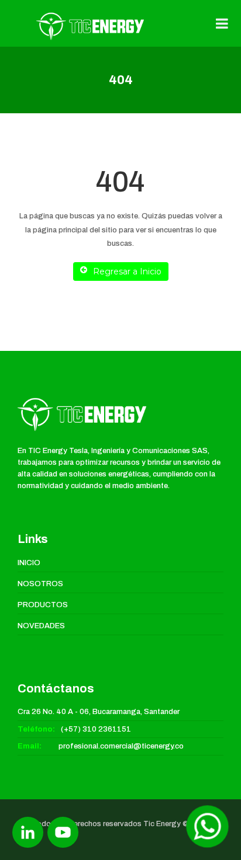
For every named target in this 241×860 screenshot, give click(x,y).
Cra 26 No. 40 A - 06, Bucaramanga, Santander (99, 712)
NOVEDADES (41, 626)
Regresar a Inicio (127, 271)
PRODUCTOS (43, 605)
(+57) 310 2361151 (96, 729)
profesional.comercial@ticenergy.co (121, 746)
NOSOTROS (40, 584)
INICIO (29, 563)
